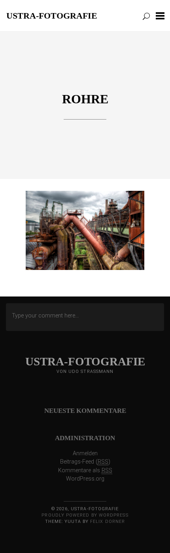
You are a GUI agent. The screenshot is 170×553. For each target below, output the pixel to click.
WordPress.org (85, 478)
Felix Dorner (107, 521)
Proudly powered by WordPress (85, 515)
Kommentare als (85, 470)
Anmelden (85, 453)
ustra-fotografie (51, 15)
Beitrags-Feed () (85, 461)
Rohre (85, 99)
